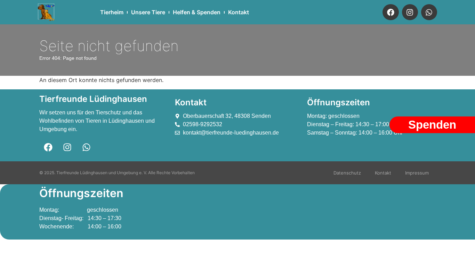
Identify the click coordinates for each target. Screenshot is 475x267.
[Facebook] (390, 12)
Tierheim (111, 12)
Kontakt (238, 12)
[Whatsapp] (429, 12)
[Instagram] (410, 12)
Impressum (417, 173)
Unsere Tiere (148, 12)
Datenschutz (347, 173)
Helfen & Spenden (196, 12)
